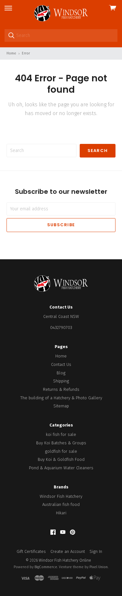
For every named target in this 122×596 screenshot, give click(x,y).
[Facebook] (53, 532)
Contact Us (61, 364)
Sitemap (61, 405)
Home (61, 356)
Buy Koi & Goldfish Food (61, 459)
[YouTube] (62, 532)
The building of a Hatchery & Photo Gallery (61, 397)
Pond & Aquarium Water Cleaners (61, 467)
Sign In (95, 551)
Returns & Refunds (61, 389)
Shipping (61, 381)
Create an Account (67, 551)
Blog (61, 372)
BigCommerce (45, 567)
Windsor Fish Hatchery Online (65, 560)
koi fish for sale (61, 434)
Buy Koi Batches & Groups (61, 442)
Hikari (61, 512)
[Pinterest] (72, 532)
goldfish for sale (61, 451)
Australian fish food (61, 504)
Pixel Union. (98, 567)
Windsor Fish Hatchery (61, 496)
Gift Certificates (31, 551)
